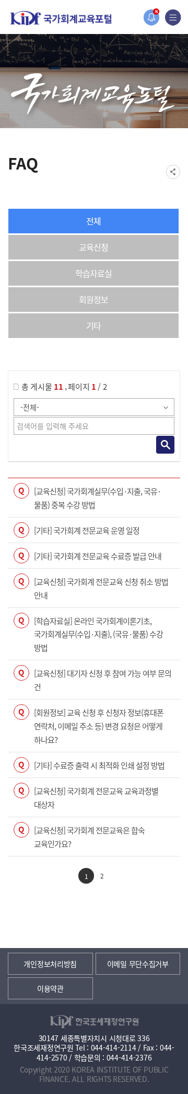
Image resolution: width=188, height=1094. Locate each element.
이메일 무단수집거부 (138, 963)
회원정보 (93, 299)
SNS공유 (173, 172)
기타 (93, 325)
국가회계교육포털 (61, 18)
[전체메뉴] (173, 17)
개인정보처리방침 (50, 963)
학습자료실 (93, 273)
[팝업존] (151, 17)
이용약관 (50, 988)
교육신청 (93, 247)
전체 (93, 221)
